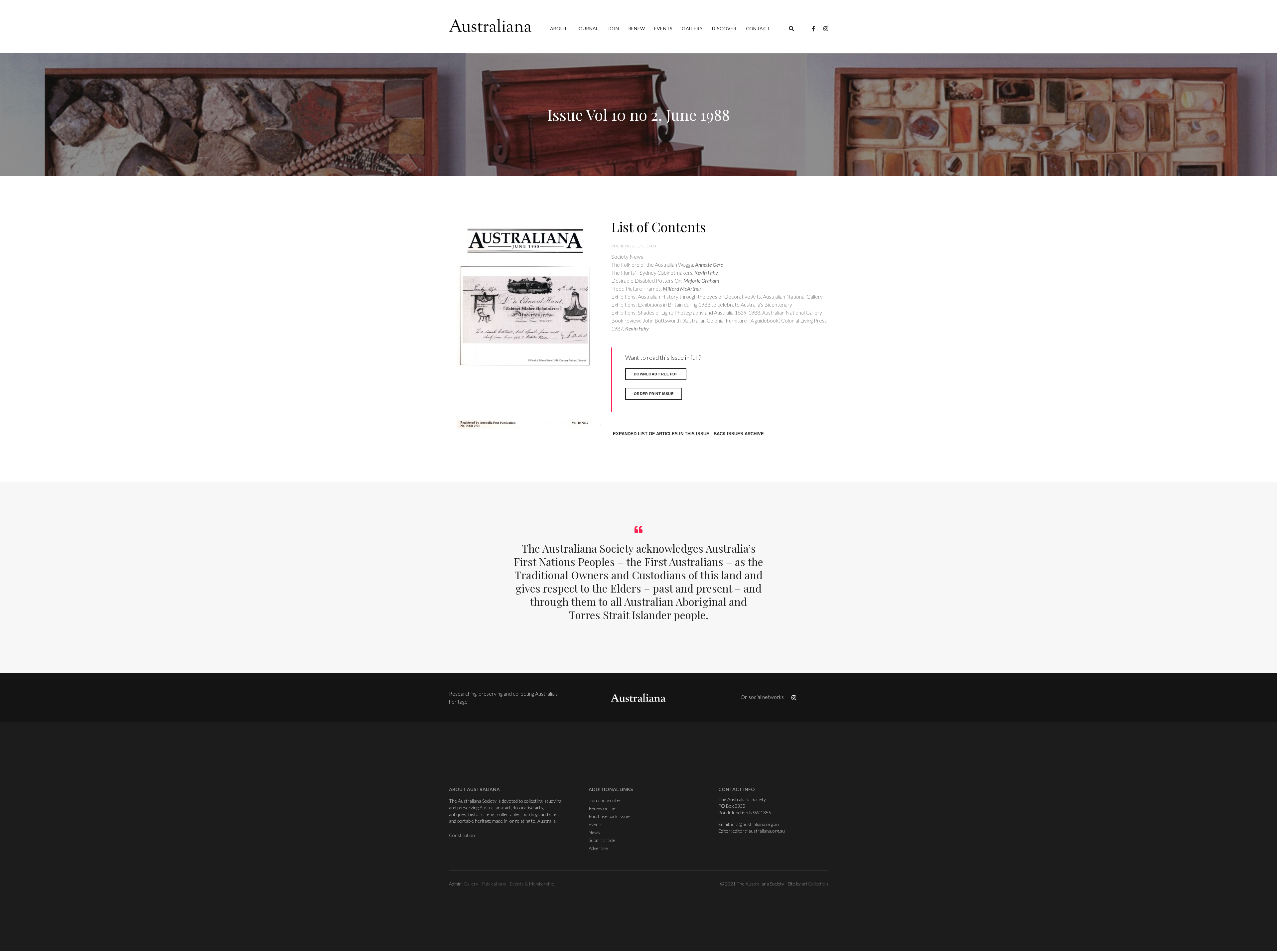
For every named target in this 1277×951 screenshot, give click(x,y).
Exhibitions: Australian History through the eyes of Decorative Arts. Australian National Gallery (717, 296)
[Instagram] (824, 28)
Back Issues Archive (739, 433)
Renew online (602, 808)
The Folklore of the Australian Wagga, (667, 264)
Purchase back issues (610, 816)
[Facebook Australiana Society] (813, 28)
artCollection (815, 883)
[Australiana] (490, 25)
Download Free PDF (656, 374)
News (594, 832)
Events (663, 28)
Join (613, 28)
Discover (724, 28)
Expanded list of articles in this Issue (661, 433)
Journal (587, 28)
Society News (627, 256)
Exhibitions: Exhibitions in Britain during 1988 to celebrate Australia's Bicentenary (701, 304)
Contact (758, 28)
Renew (636, 28)
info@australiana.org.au (755, 824)
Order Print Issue (654, 394)
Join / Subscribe (604, 800)
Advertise (598, 848)
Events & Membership (532, 883)
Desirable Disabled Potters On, (665, 280)
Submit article (602, 840)
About (558, 28)
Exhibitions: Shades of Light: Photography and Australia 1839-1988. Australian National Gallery (716, 312)
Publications (494, 883)
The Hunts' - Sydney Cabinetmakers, (664, 272)
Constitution (462, 835)
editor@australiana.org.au (759, 831)
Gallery (692, 28)
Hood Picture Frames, (656, 288)
